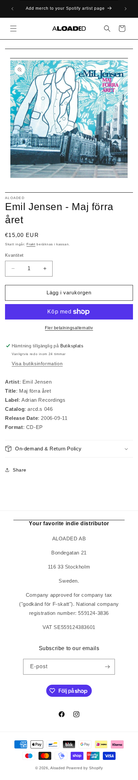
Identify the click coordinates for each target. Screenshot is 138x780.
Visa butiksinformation (37, 363)
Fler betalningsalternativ (69, 328)
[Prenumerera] (107, 667)
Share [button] (19, 470)
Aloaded (57, 768)
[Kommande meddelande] (125, 8)
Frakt (31, 244)
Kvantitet (14, 255)
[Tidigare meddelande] (12, 8)
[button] (13, 28)
